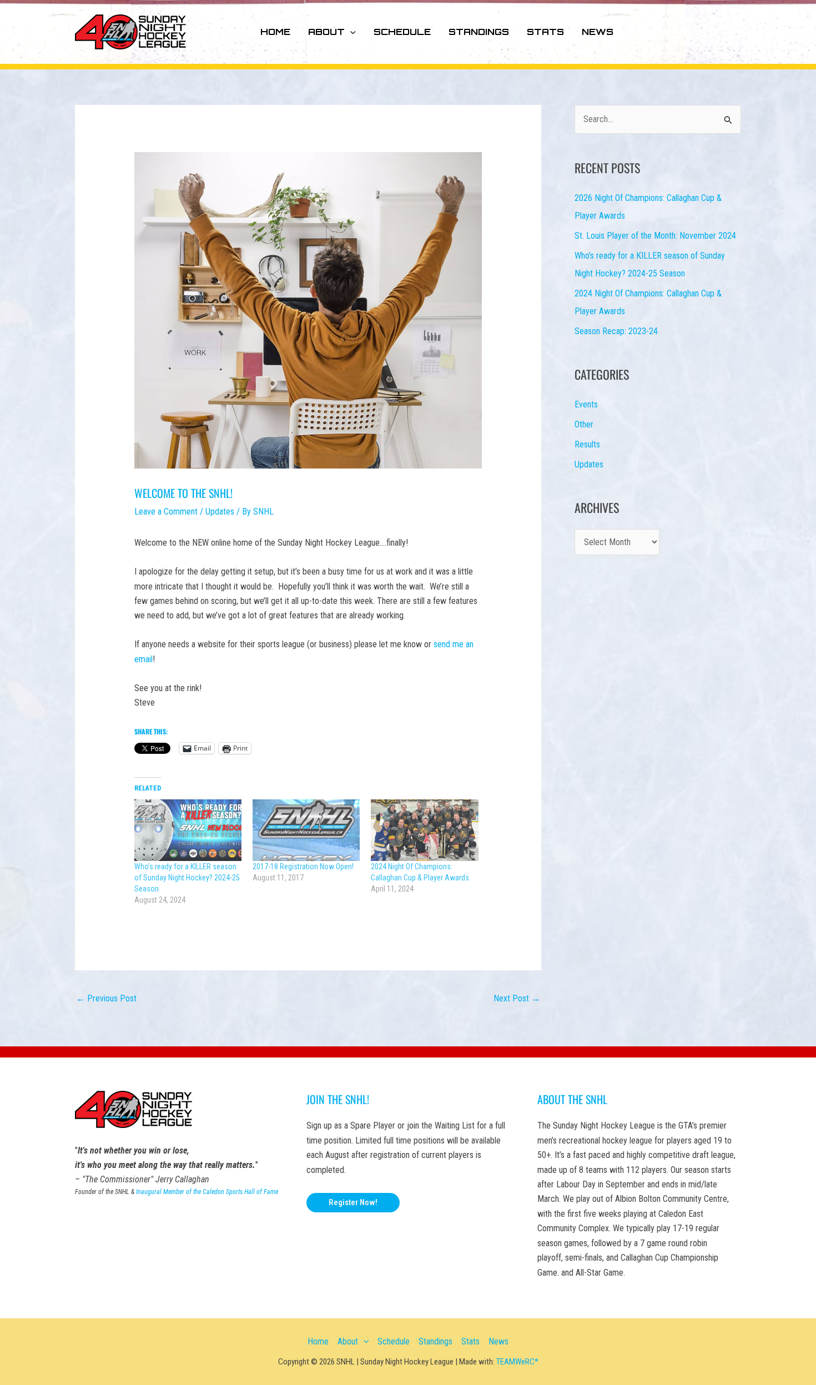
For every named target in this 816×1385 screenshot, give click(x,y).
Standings (479, 31)
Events (586, 404)
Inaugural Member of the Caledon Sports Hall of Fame (207, 1192)
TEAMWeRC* (517, 1362)
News (597, 31)
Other (584, 424)
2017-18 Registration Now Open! (303, 866)
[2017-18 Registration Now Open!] (306, 829)
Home (275, 31)
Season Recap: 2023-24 (616, 331)
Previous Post (106, 998)
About (326, 31)
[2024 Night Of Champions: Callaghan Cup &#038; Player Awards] (424, 829)
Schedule (402, 31)
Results (587, 444)
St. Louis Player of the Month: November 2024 (655, 235)
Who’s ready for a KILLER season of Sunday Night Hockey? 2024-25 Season (187, 877)
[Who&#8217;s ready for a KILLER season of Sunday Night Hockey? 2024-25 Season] (187, 829)
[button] (350, 31)
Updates (219, 511)
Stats (545, 31)
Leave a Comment (166, 511)
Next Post (516, 998)
